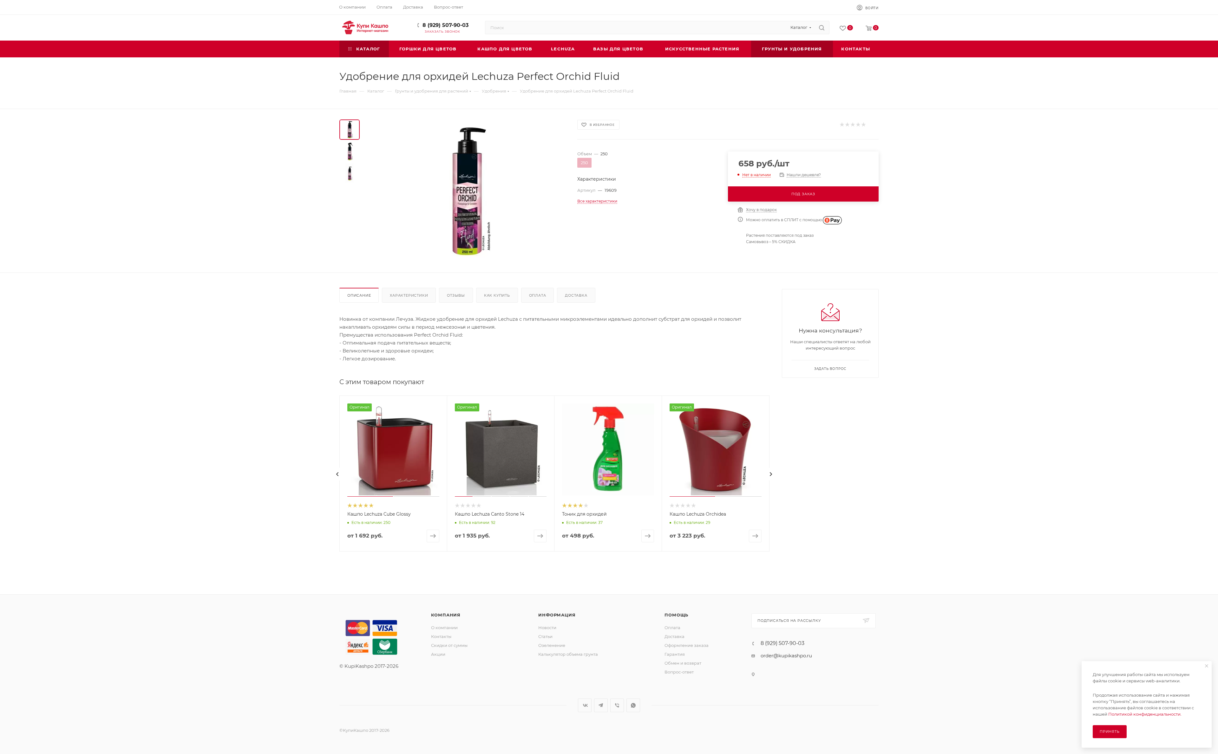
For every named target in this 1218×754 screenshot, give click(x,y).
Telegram (601, 705)
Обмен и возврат (683, 663)
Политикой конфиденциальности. (1145, 714)
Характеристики (409, 295)
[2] (847, 125)
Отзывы (456, 295)
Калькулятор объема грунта (568, 654)
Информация (556, 614)
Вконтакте (585, 705)
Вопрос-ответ (679, 671)
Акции (438, 654)
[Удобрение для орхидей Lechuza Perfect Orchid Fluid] (466, 190)
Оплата (537, 295)
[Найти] (821, 27)
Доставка (576, 295)
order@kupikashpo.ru (786, 656)
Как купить (497, 295)
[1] (841, 125)
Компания (446, 614)
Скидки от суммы (449, 645)
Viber (617, 705)
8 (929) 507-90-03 (445, 25)
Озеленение (551, 645)
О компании (444, 627)
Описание (359, 295)
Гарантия (675, 654)
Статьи (545, 636)
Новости (547, 627)
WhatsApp (633, 705)
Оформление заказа (687, 645)
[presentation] (337, 474)
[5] (863, 125)
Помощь (676, 614)
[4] (858, 125)
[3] (852, 125)
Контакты (441, 636)
